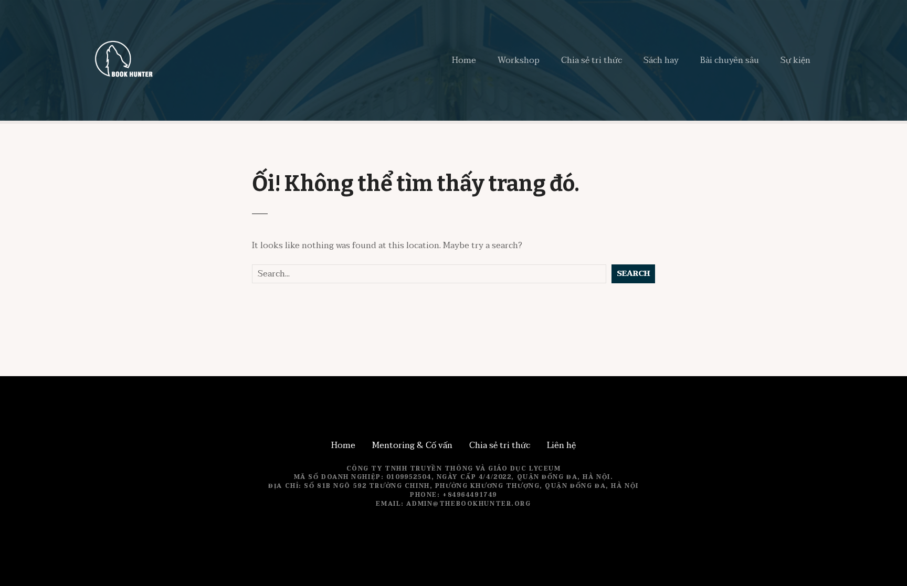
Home (464, 60)
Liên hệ (561, 445)
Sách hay (661, 60)
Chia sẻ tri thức (591, 60)
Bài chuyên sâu (729, 60)
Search (633, 273)
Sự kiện (795, 60)
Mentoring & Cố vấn (412, 445)
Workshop (519, 60)
